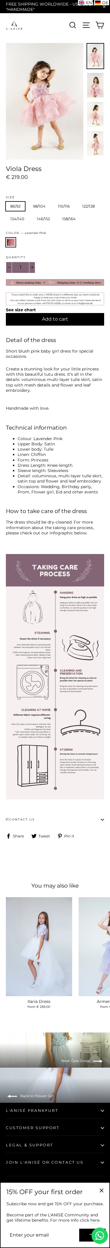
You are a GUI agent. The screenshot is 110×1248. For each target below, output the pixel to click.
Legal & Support (29, 1145)
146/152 (43, 218)
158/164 (69, 218)
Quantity (16, 257)
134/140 (17, 218)
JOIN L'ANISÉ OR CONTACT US (45, 1162)
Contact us (20, 819)
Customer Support (33, 1127)
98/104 (39, 206)
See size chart (21, 309)
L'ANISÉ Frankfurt (32, 1110)
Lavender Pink (11, 242)
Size (10, 197)
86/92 (15, 206)
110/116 (64, 206)
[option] (44, 101)
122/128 (88, 206)
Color (26, 233)
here (94, 1220)
